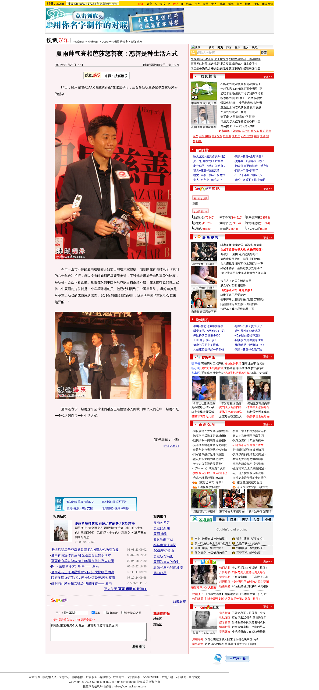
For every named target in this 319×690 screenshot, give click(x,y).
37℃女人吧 (253, 228)
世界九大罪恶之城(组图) (248, 459)
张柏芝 (236, 136)
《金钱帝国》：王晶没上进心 (250, 577)
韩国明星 (160, 573)
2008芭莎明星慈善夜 (115, 41)
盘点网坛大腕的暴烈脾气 (208, 459)
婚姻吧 (224, 228)
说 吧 (216, 189)
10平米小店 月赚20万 (248, 175)
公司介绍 (167, 677)
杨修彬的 (226, 98)
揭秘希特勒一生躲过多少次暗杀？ (241, 268)
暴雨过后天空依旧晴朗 (242, 644)
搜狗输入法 (50, 677)
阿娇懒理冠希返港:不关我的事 (239, 304)
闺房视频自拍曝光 (204, 288)
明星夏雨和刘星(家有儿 (246, 84)
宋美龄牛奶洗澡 (200, 68)
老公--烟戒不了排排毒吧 (250, 179)
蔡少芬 (255, 131)
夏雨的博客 (161, 522)
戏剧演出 (197, 594)
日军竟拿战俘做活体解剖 (208, 454)
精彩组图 (224, 581)
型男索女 (224, 631)
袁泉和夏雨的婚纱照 (168, 567)
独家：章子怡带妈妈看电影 (249, 431)
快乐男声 (265, 131)
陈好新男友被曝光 (258, 416)
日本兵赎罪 (254, 59)
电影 (208, 136)
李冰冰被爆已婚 (231, 403)
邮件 (239, 4)
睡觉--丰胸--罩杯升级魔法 (209, 175)
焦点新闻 (224, 613)
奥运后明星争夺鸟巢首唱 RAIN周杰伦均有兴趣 (85, 550)
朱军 (195, 136)
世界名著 (229, 368)
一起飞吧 (226, 88)
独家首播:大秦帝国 (232, 245)
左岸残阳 (226, 112)
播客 (231, 4)
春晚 (256, 136)
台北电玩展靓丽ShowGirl (208, 477)
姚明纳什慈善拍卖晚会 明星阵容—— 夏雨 (81, 583)
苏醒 (244, 136)
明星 (199, 141)
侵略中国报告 (251, 68)
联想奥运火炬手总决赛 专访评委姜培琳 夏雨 (83, 578)
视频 (222, 4)
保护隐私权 (134, 677)
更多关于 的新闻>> (125, 589)
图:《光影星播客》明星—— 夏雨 (75, 566)
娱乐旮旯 (224, 622)
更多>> (267, 76)
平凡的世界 (243, 368)
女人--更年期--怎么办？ (207, 179)
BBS (256, 4)
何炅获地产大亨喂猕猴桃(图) (211, 431)
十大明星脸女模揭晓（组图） (250, 567)
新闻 (211, 47)
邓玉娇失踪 (221, 59)
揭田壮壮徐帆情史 (204, 403)
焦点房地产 (104, 3)
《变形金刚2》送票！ (210, 482)
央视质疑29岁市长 (202, 59)
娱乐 (162, 4)
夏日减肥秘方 (234, 63)
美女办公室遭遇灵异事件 (208, 463)
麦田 (235, 254)
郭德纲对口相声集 (212, 363)
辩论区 (157, 624)
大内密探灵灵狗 (230, 259)
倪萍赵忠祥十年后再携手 (248, 440)
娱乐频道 (79, 41)
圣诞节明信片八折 (202, 416)
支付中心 (64, 677)
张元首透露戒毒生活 (249, 482)
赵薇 (202, 136)
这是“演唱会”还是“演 (242, 116)
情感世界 (224, 627)
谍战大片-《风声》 (204, 264)
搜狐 (70, 3)
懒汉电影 (226, 102)
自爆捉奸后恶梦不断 (203, 311)
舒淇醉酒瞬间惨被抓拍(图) (249, 449)
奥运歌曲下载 (163, 539)
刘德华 (237, 131)
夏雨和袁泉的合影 (166, 562)
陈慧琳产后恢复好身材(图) (209, 435)
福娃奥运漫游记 (164, 545)
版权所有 (154, 681)
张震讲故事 (249, 363)
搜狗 (114, 3)
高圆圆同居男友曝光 (203, 127)
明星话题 (224, 586)
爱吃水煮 (226, 93)
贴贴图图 (224, 617)
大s (214, 136)
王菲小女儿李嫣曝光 (232, 511)
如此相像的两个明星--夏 (247, 88)
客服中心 (105, 677)
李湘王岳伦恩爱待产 (233, 295)
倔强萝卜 (226, 254)
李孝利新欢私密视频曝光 (248, 463)
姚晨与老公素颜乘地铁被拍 (210, 449)
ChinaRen (80, 3)
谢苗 (223, 126)
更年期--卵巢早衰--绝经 (249, 161)
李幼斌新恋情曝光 (258, 407)
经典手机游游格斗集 (237, 373)
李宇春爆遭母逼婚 (202, 412)
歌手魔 (224, 116)
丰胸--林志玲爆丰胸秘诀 (208, 326)
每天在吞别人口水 (204, 632)
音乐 (237, 47)
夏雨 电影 (160, 534)
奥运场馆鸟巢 (163, 556)
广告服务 (91, 677)
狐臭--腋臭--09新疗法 (248, 349)
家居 (206, 4)
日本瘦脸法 (250, 63)
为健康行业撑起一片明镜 (208, 349)
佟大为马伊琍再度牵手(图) (249, 435)
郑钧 (250, 136)
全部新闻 (180, 677)
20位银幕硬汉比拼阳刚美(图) (250, 586)
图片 (246, 47)
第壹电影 (224, 577)
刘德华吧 (225, 223)
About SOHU (151, 677)
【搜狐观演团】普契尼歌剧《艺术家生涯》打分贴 (235, 594)
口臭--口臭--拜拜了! (247, 170)
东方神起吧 (253, 223)
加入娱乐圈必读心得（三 (245, 121)
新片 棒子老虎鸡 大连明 (247, 102)
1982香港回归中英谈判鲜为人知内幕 (243, 273)
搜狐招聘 (78, 677)
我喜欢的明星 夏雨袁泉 (246, 107)
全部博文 (194, 677)
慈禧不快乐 (236, 68)
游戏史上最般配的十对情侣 (249, 477)
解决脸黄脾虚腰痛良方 (249, 340)
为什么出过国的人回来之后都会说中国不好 (231, 639)
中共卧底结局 (219, 68)
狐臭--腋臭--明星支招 (206, 170)
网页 (220, 47)
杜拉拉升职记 (232, 363)
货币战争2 (257, 368)
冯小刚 (246, 131)
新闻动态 (136, 41)
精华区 (157, 618)
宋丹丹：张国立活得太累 (235, 281)
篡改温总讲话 (216, 63)
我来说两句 (151, 65)
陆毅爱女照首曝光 (258, 412)
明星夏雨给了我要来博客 (247, 93)
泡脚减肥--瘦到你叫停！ (250, 345)
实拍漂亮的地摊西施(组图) (249, 454)
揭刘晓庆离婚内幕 (230, 407)
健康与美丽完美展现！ (207, 345)
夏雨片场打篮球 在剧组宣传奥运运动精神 (105, 523)
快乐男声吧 (253, 217)
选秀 (219, 136)
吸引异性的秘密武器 (247, 331)
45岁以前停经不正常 (248, 335)
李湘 (263, 136)
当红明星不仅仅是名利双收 (249, 622)
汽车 (189, 4)
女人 (214, 4)
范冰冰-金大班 (253, 245)
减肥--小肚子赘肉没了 (248, 326)
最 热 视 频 (210, 237)
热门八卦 (224, 567)
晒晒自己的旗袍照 (216, 644)
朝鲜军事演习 (237, 59)
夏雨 (195, 203)
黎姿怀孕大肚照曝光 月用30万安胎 (242, 299)
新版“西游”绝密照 (204, 511)
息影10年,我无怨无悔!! (241, 126)
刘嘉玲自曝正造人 (230, 416)
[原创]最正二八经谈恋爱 (247, 98)
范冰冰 (227, 136)
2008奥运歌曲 (163, 550)
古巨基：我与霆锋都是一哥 (237, 309)
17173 (92, 3)
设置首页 (34, 677)
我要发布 (179, 601)
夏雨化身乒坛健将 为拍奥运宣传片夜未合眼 (82, 561)
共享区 (195, 373)
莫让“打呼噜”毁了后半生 (208, 161)
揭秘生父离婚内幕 (258, 403)
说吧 (255, 47)
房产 (197, 4)
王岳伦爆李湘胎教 (208, 487)
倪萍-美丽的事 (252, 259)
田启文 (224, 121)
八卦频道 (93, 41)
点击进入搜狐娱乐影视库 (248, 473)
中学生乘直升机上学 (203, 103)
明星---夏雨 (239, 112)
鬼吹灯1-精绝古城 (212, 368)
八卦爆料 (224, 572)
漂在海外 (197, 639)
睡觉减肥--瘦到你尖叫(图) (209, 156)
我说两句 (267, 4)
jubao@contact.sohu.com (130, 686)
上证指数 (198, 217)
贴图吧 (197, 228)
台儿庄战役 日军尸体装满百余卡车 (241, 263)
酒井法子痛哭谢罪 (259, 511)
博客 (248, 4)
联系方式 (118, 677)
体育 (149, 4)
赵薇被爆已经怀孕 (202, 407)
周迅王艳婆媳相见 (230, 412)
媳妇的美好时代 (248, 254)
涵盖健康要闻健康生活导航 (252, 165)
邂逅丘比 (226, 107)
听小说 (195, 368)
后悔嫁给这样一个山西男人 (249, 627)
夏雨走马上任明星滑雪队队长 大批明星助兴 (82, 572)
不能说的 (226, 84)
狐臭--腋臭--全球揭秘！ (249, 156)
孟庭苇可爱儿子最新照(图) (249, 468)
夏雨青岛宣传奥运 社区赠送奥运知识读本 (81, 555)
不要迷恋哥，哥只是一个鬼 (249, 613)
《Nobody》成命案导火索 (209, 468)
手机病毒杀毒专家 (212, 373)
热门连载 (197, 598)
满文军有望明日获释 (233, 285)
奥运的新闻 (161, 528)
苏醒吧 (197, 223)
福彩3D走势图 (259, 373)
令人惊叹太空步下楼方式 (252, 487)
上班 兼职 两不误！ (205, 340)
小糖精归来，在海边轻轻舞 (249, 631)
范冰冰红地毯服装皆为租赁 (210, 445)
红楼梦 (261, 363)
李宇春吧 (225, 217)
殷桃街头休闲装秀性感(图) (209, 440)
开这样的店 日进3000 (206, 335)
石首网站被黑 (199, 63)
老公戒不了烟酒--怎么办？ (209, 165)
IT (182, 4)
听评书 (195, 363)
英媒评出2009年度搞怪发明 (249, 617)
